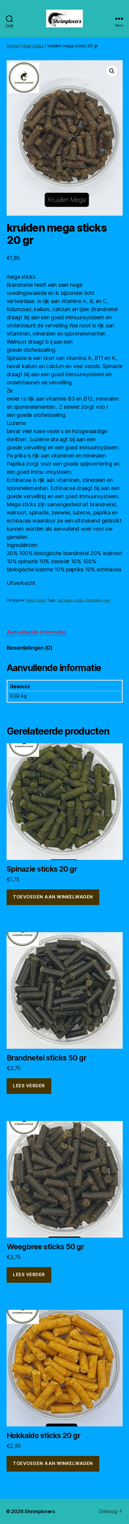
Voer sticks (33, 45)
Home (13, 45)
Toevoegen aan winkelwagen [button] (53, 897)
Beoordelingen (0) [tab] (29, 648)
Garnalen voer (98, 600)
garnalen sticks (70, 600)
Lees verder (29, 1085)
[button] (111, 71)
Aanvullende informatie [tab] (36, 632)
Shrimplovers (40, 1511)
